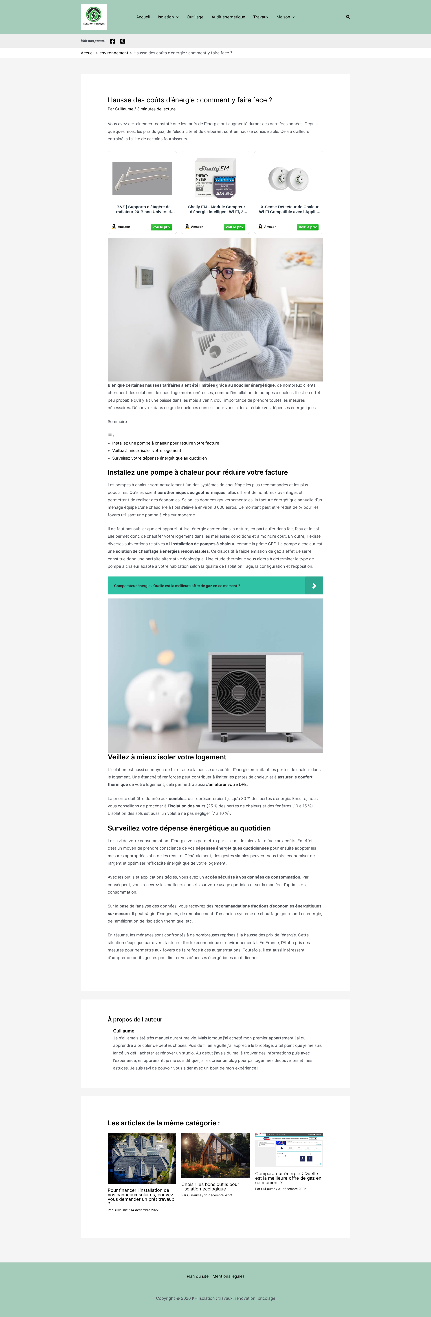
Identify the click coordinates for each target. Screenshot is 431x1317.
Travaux (260, 17)
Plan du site (198, 1276)
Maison (283, 17)
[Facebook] (112, 41)
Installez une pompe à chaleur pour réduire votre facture (165, 443)
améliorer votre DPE (228, 784)
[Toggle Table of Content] (111, 435)
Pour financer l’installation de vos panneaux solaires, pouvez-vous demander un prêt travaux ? (141, 1197)
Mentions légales (228, 1276)
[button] (176, 17)
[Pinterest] (122, 41)
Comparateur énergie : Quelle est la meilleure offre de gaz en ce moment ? (288, 1178)
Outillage (195, 17)
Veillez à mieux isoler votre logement (146, 450)
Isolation (166, 17)
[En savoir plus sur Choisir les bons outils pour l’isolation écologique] (215, 1155)
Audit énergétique (228, 17)
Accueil (143, 17)
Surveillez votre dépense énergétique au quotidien (159, 458)
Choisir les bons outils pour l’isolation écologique (210, 1187)
